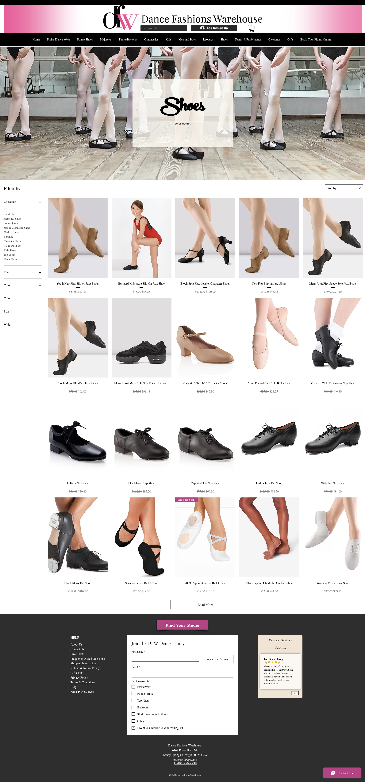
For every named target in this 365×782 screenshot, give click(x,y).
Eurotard (8, 236)
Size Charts (77, 654)
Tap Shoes (9, 254)
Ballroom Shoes (12, 245)
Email (136, 667)
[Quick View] (78, 238)
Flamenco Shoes (12, 218)
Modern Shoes (11, 232)
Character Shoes (12, 241)
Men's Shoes (10, 259)
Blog (74, 687)
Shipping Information (83, 663)
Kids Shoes (10, 250)
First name (138, 651)
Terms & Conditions (83, 682)
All (5, 209)
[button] (252, 28)
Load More (205, 604)
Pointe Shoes (11, 223)
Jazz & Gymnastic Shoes (17, 227)
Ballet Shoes (10, 214)
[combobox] (344, 188)
